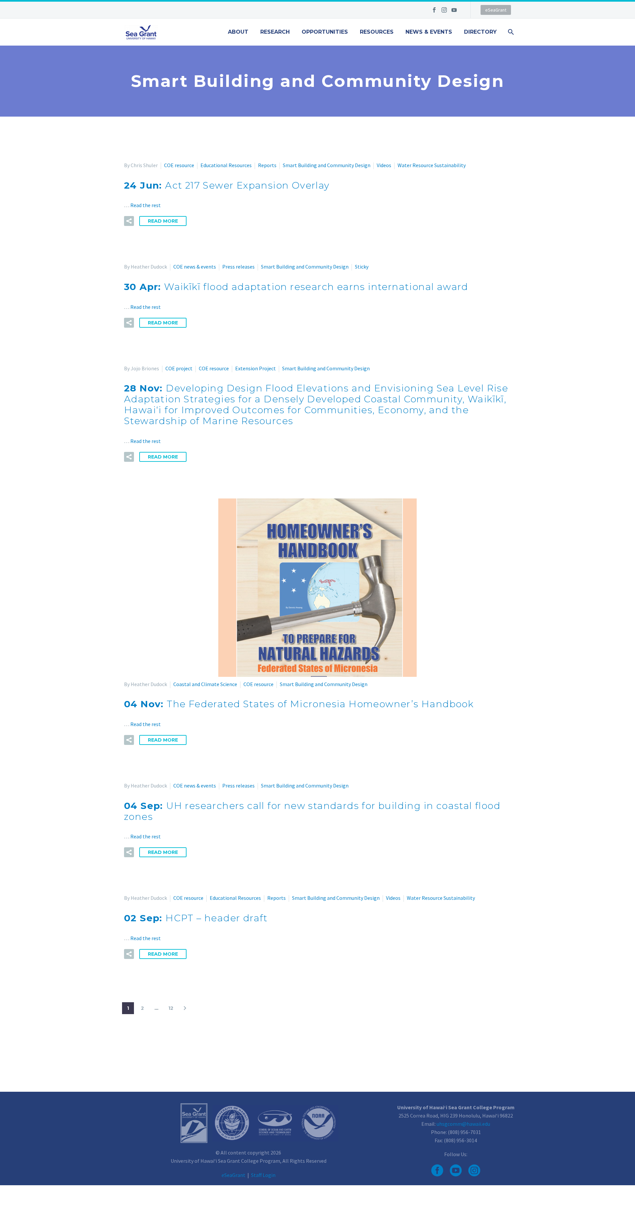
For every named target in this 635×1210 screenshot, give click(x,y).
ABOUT (238, 32)
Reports (267, 165)
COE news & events (194, 266)
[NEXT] (185, 1008)
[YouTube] (454, 10)
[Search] (510, 32)
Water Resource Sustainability (432, 165)
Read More (163, 221)
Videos (384, 165)
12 (170, 1008)
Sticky (361, 266)
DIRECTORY (480, 32)
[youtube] (456, 1170)
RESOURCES (377, 32)
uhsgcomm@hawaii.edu (463, 1123)
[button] (129, 221)
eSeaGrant (495, 10)
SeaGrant (233, 1175)
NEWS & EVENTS (428, 32)
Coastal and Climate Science (205, 684)
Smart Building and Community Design (326, 165)
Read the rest (145, 205)
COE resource (179, 165)
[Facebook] (434, 10)
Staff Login (263, 1175)
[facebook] (437, 1170)
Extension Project (255, 368)
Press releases (238, 266)
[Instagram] (444, 10)
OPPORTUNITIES (325, 32)
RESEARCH (275, 32)
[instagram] (474, 1170)
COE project (178, 368)
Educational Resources (226, 165)
